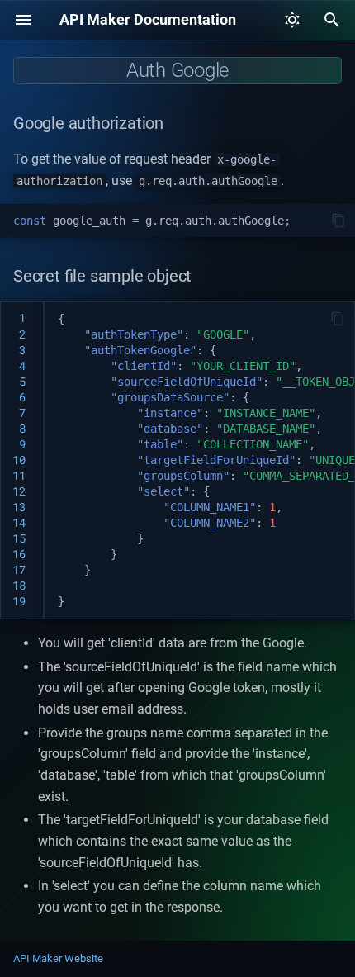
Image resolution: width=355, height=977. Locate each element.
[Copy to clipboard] (338, 220)
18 (19, 585)
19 (19, 601)
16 (19, 554)
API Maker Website (58, 958)
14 (19, 522)
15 (19, 538)
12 (19, 491)
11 (19, 475)
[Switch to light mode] (292, 19)
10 (19, 460)
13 (19, 507)
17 (19, 569)
